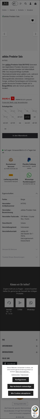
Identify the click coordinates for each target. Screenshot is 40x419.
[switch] (35, 416)
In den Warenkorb (20, 136)
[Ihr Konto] (30, 3)
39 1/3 (6, 117)
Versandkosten (9, 411)
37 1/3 (20, 111)
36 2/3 (13, 111)
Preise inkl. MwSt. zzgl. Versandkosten (15, 102)
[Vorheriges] (4, 34)
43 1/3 (13, 123)
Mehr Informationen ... (23, 371)
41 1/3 (27, 117)
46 (5, 129)
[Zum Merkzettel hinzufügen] (32, 20)
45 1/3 (34, 123)
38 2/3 (35, 111)
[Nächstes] (35, 34)
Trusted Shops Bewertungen (13, 257)
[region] (20, 34)
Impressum (24, 375)
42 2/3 (5, 123)
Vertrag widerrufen (20, 404)
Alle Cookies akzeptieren (21, 393)
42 (35, 117)
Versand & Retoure (9, 249)
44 (20, 123)
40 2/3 (20, 117)
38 (28, 111)
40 (14, 117)
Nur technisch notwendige (20, 386)
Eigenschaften (7, 193)
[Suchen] (25, 3)
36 (7, 111)
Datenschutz (16, 375)
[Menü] (20, 3)
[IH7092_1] (20, 33)
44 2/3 (27, 123)
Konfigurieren (20, 380)
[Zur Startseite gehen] (5, 3)
